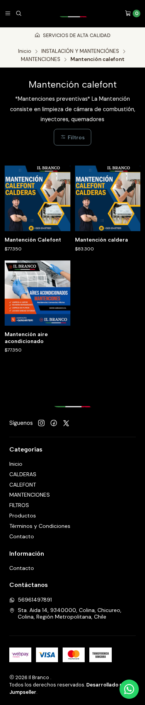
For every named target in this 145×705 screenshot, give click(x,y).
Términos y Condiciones (39, 525)
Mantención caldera (101, 240)
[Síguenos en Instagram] (41, 423)
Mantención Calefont (33, 240)
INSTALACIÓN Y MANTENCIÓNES (80, 51)
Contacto (21, 536)
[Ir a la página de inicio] (73, 13)
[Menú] (8, 13)
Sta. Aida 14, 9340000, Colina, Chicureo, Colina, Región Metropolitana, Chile (69, 613)
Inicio (24, 51)
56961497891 (35, 599)
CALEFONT (22, 484)
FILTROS (19, 505)
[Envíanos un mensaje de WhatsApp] (129, 689)
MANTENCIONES (40, 59)
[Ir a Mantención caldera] (108, 198)
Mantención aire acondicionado (26, 338)
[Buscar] (18, 13)
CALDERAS (22, 474)
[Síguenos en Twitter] (66, 423)
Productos (22, 515)
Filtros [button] (75, 137)
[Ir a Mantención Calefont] (37, 198)
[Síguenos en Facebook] (54, 423)
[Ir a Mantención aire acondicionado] (37, 293)
